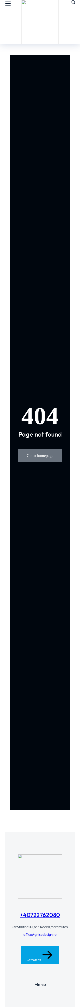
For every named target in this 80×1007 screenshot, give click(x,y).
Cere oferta (34, 960)
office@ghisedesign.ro (40, 934)
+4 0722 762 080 (40, 915)
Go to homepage (40, 455)
